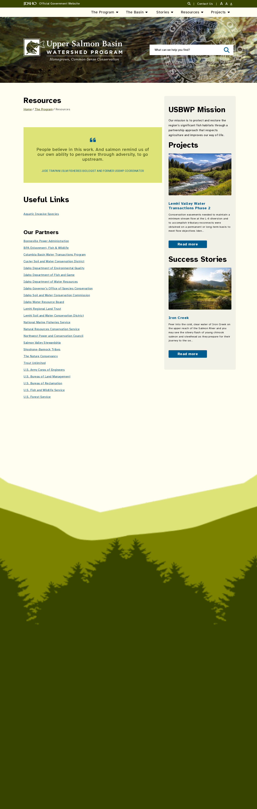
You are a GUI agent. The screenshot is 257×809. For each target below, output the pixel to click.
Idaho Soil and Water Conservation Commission (57, 295)
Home (28, 109)
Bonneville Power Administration (46, 241)
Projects (218, 12)
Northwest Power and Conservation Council (53, 336)
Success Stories (198, 259)
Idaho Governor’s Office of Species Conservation (58, 288)
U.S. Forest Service (37, 397)
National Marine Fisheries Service (47, 322)
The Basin (135, 12)
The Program (102, 12)
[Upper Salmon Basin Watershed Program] (73, 50)
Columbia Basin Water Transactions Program (55, 254)
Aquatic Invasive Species (41, 214)
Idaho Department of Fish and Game (49, 275)
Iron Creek (179, 317)
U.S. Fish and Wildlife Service (44, 390)
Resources (190, 12)
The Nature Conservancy (41, 356)
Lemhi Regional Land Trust (42, 309)
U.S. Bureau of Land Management (47, 376)
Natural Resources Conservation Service (52, 329)
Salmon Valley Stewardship (42, 343)
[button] (191, 4)
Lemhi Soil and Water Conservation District (54, 315)
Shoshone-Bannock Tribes (42, 349)
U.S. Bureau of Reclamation (43, 383)
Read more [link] (188, 244)
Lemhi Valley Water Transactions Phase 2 (190, 205)
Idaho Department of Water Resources (51, 282)
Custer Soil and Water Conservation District (54, 261)
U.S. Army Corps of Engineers (44, 370)
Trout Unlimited (35, 363)
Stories (162, 12)
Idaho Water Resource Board (44, 302)
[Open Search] (226, 50)
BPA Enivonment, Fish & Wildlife (46, 248)
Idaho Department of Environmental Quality (54, 268)
